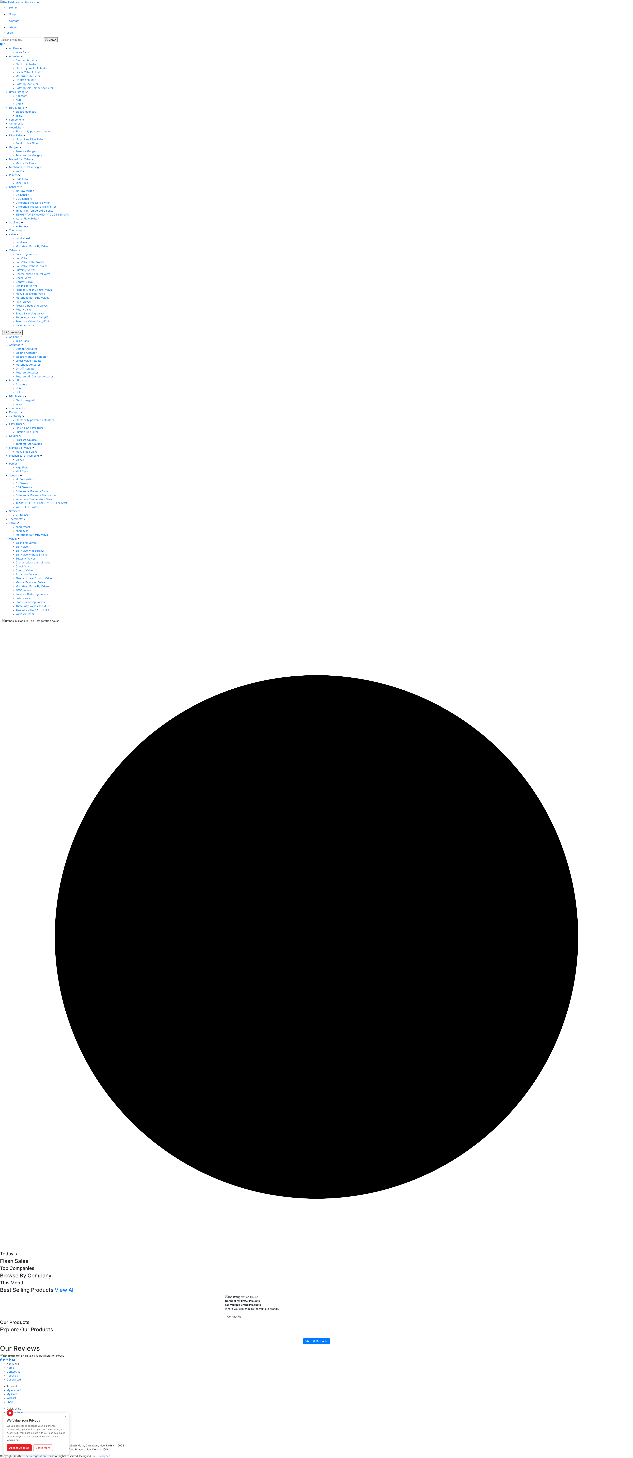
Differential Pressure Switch (33, 202)
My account (14, 1390)
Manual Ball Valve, (27, 163)
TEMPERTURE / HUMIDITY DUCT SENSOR (42, 214)
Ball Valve (22, 258)
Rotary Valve (23, 309)
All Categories (12, 332)
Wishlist (11, 1398)
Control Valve (24, 281)
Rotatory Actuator (27, 84)
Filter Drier (16, 135)
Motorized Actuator (28, 76)
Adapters (21, 95)
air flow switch (25, 190)
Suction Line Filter (27, 143)
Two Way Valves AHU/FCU (32, 321)
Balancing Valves (26, 254)
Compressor (16, 123)
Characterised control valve (33, 274)
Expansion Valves (26, 285)
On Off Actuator (26, 80)
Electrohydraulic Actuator (32, 68)
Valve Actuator (25, 325)
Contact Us (234, 1316)
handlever (22, 242)
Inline (19, 115)
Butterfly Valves (25, 270)
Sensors (14, 186)
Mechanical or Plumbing (24, 167)
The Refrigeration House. (39, 1456)
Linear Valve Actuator (29, 72)
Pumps (13, 175)
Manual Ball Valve (20, 159)
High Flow (22, 179)
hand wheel (23, 238)
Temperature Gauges (29, 155)
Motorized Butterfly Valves (32, 297)
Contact (14, 20)
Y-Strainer (22, 226)
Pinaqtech (104, 1456)
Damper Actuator (26, 60)
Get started (14, 1379)
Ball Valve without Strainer (32, 266)
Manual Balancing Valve (30, 293)
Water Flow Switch (27, 218)
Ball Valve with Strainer (30, 262)
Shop (12, 14)
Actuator (15, 56)
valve (12, 234)
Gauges (14, 147)
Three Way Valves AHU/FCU (33, 317)
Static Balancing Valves (30, 313)
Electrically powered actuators (35, 131)
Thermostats (17, 230)
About (13, 27)
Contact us (13, 1371)
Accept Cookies (19, 1447)
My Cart (12, 1394)
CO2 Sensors (24, 198)
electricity (15, 127)
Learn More (43, 1447)
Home (13, 7)
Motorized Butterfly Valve (32, 246)
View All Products (316, 1341)
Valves (20, 171)
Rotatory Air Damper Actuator (34, 88)
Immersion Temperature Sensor (35, 210)
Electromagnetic (26, 111)
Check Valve (23, 277)
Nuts (18, 99)
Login (10, 32)
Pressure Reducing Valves (32, 305)
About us (12, 1375)
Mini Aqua (22, 183)
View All (65, 1290)
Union (19, 103)
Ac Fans (14, 48)
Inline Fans (22, 52)
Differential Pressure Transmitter (36, 206)
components (17, 119)
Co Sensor (22, 194)
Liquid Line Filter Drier (29, 139)
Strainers (15, 222)
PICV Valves (23, 301)
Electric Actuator (26, 64)
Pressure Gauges (26, 151)
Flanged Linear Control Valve (34, 289)
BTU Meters (17, 107)
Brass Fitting (17, 91)
